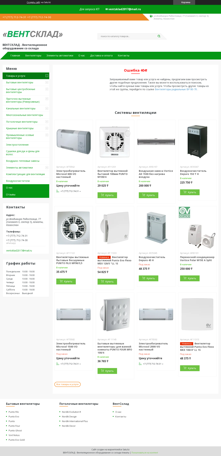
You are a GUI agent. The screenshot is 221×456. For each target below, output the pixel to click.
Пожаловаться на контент (145, 452)
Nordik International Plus (75, 421)
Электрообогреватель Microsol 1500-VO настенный (70, 346)
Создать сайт (33, 2)
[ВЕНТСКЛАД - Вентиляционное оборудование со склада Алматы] (33, 31)
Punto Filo (14, 411)
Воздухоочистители (18, 180)
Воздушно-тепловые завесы (22, 160)
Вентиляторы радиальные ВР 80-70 (176, 89)
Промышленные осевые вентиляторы (20, 136)
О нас (81, 55)
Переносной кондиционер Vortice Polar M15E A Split (197, 258)
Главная (15, 55)
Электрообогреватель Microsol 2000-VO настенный (153, 346)
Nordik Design (69, 416)
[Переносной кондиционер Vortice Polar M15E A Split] (197, 227)
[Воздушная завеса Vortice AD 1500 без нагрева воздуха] (156, 141)
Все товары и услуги (67, 384)
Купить (109, 195)
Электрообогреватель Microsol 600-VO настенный (70, 174)
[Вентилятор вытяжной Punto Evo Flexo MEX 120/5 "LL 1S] (115, 227)
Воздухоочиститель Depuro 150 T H (193, 172)
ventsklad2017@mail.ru (19, 250)
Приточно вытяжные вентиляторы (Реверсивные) (23, 100)
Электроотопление (17, 144)
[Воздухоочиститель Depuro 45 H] (156, 227)
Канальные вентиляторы (20, 108)
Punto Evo (14, 416)
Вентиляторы (33, 55)
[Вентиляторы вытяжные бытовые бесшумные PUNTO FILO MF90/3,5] (74, 227)
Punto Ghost (15, 430)
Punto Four (14, 425)
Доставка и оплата (101, 55)
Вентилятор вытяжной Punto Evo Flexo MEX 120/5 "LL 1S (114, 260)
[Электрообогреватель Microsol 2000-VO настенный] (156, 314)
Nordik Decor (69, 425)
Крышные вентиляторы (19, 128)
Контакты (123, 55)
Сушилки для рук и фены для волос (22, 153)
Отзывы (10, 194)
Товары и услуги (15, 75)
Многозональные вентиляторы (24, 115)
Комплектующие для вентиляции (25, 174)
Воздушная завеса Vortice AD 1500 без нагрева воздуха (156, 174)
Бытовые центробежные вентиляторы (20, 90)
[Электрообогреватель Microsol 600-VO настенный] (74, 141)
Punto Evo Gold (17, 439)
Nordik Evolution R (71, 411)
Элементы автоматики (59, 55)
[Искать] (158, 36)
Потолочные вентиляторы (21, 121)
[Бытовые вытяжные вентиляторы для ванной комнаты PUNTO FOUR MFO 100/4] (115, 314)
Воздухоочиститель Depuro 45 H (152, 258)
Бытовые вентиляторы (19, 82)
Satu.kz (126, 449)
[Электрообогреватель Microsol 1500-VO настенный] (74, 314)
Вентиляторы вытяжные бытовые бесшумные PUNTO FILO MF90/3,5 (72, 260)
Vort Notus (14, 435)
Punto (12, 421)
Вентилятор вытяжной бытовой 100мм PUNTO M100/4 (113, 174)
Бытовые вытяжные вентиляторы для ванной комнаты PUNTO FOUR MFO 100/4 (115, 348)
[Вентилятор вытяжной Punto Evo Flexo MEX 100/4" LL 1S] (197, 314)
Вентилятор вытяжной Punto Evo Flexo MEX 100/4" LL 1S (197, 346)
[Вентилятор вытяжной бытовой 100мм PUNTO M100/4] (115, 141)
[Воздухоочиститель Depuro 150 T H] (197, 141)
